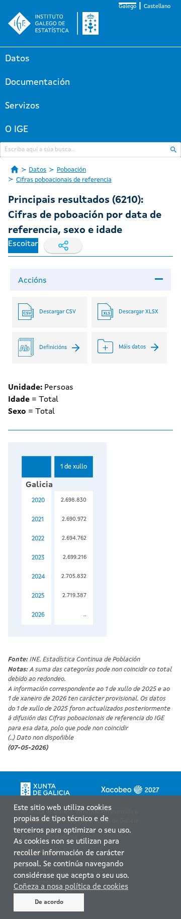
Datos (17, 58)
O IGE (16, 129)
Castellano (157, 7)
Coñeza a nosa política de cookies (71, 887)
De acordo (49, 902)
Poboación (71, 170)
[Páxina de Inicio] (14, 169)
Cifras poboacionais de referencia (64, 180)
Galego (127, 7)
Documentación (37, 82)
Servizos (22, 105)
